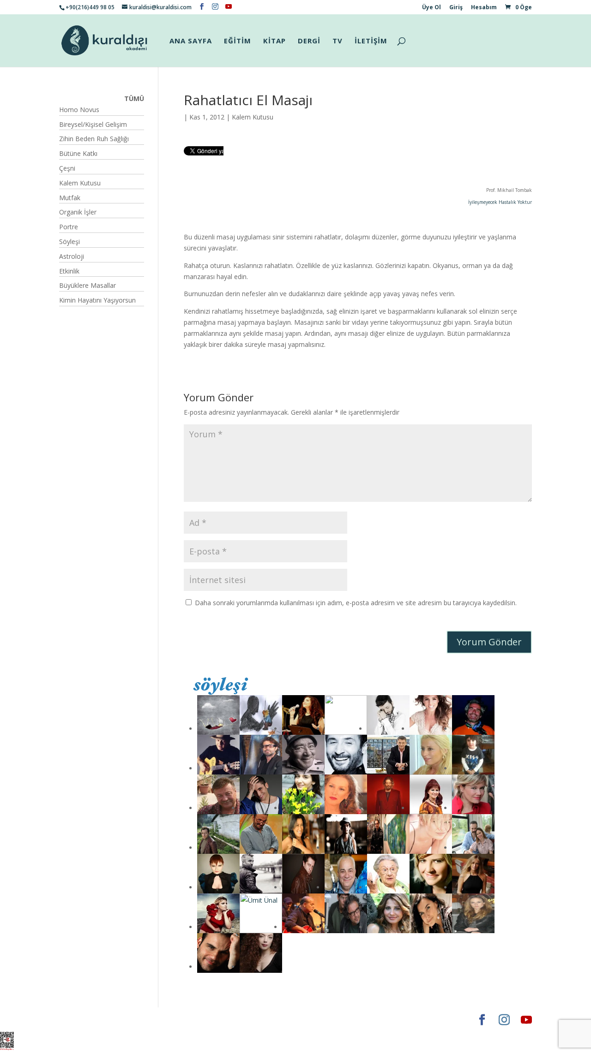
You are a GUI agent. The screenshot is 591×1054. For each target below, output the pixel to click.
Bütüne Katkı (78, 153)
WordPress (204, 1019)
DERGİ (309, 41)
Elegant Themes (86, 1019)
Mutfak (69, 197)
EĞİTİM (237, 41)
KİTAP (274, 41)
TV (337, 41)
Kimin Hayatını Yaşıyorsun (97, 300)
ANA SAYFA (190, 41)
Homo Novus (79, 109)
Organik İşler (77, 212)
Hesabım (484, 8)
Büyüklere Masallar (87, 285)
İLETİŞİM (371, 41)
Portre (68, 226)
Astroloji (71, 256)
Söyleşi (69, 241)
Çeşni (67, 168)
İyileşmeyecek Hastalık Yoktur (500, 202)
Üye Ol (431, 8)
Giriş (456, 8)
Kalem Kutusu (252, 117)
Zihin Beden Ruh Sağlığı (94, 138)
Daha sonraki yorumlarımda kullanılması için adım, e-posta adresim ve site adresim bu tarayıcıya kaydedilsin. (356, 602)
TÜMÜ (134, 98)
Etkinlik (69, 271)
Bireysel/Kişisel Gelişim (93, 124)
